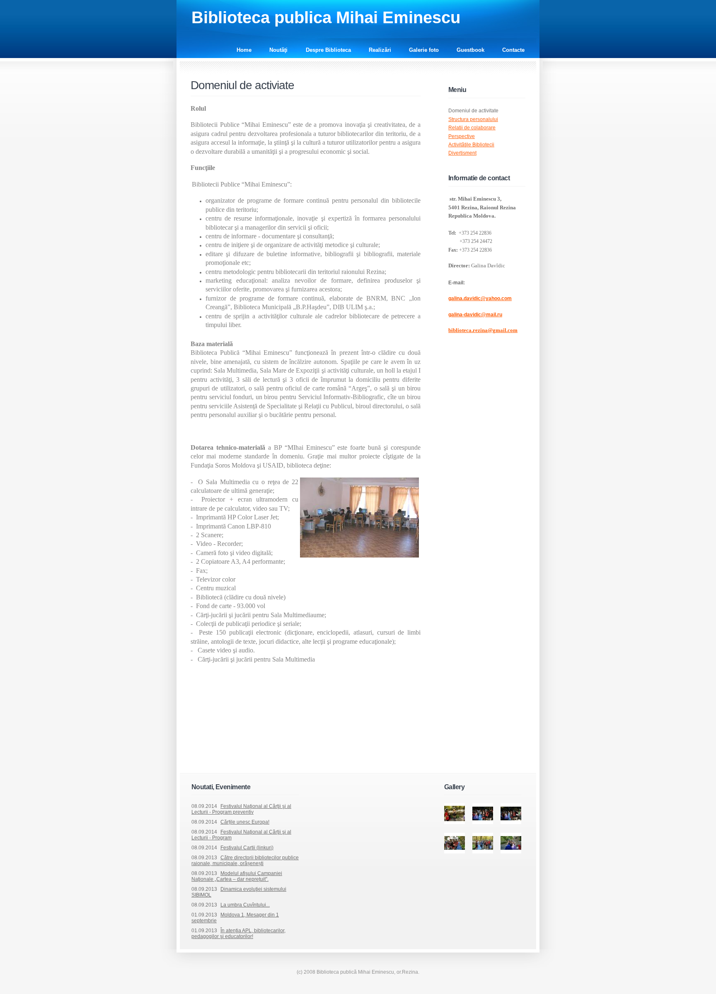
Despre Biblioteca (328, 50)
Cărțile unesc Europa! (244, 822)
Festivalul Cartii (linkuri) (246, 848)
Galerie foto (424, 50)
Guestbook (470, 50)
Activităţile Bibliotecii (471, 145)
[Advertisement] (288, 753)
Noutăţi (279, 50)
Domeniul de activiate (242, 85)
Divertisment (462, 153)
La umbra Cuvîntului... (245, 905)
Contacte (513, 50)
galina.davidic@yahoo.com (480, 298)
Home (244, 50)
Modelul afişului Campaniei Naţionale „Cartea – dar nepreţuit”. (236, 876)
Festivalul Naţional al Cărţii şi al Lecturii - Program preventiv (241, 809)
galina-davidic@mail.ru (475, 315)
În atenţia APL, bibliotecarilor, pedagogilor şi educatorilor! (238, 933)
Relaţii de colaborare (472, 128)
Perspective (461, 136)
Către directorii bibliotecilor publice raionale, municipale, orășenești (245, 860)
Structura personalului (473, 119)
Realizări (380, 50)
